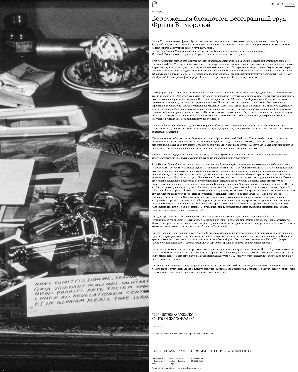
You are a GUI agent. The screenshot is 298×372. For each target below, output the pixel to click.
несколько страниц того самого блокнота (189, 226)
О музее (181, 351)
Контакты (169, 351)
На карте (155, 363)
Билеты (290, 4)
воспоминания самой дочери (197, 223)
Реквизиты (156, 368)
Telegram (172, 363)
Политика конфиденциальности (188, 368)
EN (272, 4)
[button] (37, 186)
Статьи (222, 351)
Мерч (214, 351)
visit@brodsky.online (177, 361)
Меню (280, 4)
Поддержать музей (198, 351)
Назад (159, 11)
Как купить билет (168, 368)
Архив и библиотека (239, 351)
